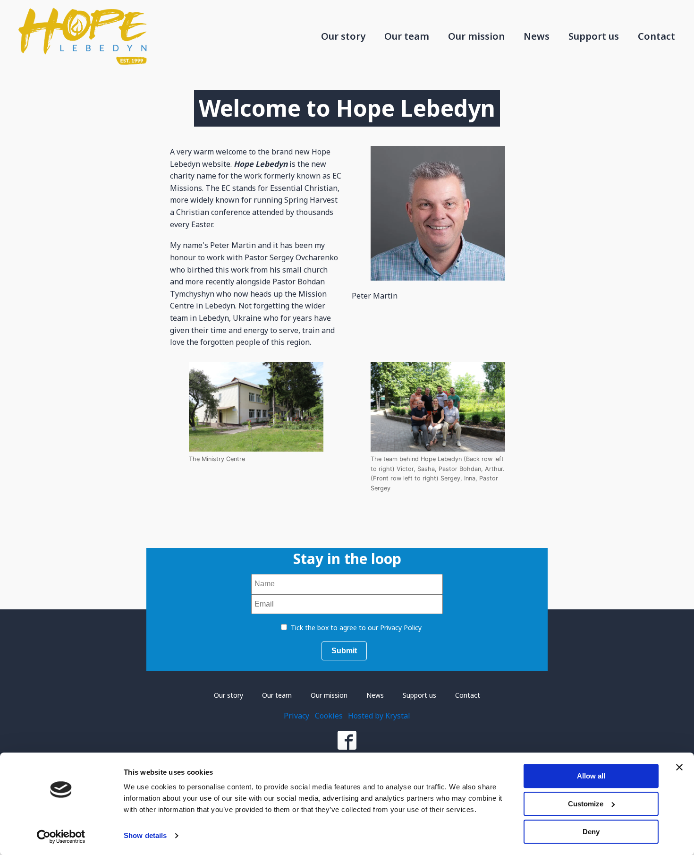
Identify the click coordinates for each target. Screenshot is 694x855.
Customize (585, 804)
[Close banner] (679, 767)
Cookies (329, 715)
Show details (145, 836)
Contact (656, 36)
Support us (593, 36)
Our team (406, 36)
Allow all (591, 776)
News (537, 36)
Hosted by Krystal (379, 715)
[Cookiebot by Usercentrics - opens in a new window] (61, 836)
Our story (343, 36)
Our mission (476, 36)
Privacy (296, 715)
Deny (591, 832)
